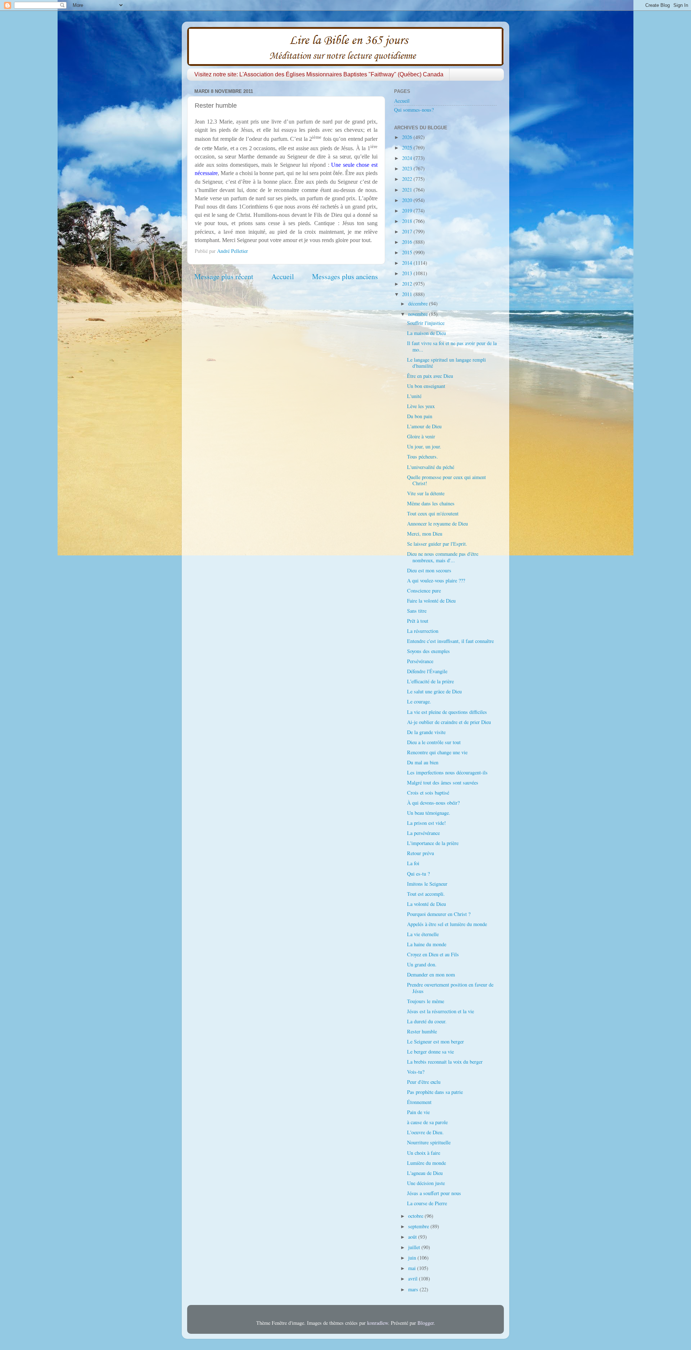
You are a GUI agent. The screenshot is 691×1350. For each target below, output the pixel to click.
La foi (413, 863)
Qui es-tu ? (418, 873)
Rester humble (422, 1031)
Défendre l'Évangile (427, 671)
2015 (408, 252)
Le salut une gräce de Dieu (434, 691)
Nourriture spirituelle (429, 1142)
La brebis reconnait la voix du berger (445, 1061)
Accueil (282, 276)
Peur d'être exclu (424, 1081)
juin (412, 1257)
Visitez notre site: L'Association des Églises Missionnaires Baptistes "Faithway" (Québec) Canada (318, 74)
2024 (408, 158)
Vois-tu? (415, 1071)
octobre (416, 1215)
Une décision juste (426, 1183)
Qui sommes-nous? (414, 109)
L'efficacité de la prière (430, 681)
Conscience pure (424, 590)
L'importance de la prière (433, 843)
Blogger (425, 1322)
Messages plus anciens (345, 276)
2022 (408, 178)
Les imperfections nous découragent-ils (447, 772)
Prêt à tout (417, 620)
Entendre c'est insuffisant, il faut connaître (450, 641)
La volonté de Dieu (426, 903)
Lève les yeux (421, 406)
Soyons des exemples (428, 651)
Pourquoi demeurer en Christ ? (438, 914)
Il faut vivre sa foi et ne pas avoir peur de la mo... (452, 346)
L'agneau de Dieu (425, 1173)
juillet (414, 1247)
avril (413, 1278)
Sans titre (416, 610)
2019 (408, 210)
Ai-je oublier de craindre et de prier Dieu (449, 722)
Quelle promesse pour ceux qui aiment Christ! (446, 480)
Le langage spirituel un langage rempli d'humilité (446, 362)
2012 (408, 283)
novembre (418, 313)
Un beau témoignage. (428, 812)
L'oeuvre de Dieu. (425, 1132)
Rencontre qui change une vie (437, 752)
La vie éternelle (423, 934)
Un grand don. (422, 964)
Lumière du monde (426, 1162)
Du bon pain (419, 416)
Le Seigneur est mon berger (435, 1041)
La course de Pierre (427, 1203)
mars (414, 1289)
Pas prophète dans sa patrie (435, 1092)
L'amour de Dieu (424, 426)
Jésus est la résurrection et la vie (440, 1011)
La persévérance (423, 833)
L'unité (414, 396)
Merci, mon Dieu (424, 533)
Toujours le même (425, 1001)
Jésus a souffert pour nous (434, 1193)
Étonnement (419, 1102)
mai (412, 1268)
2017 (408, 231)
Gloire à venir (421, 436)
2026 (408, 137)
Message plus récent (223, 276)
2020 (408, 200)
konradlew (377, 1322)
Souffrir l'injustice (425, 322)
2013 (408, 273)
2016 (408, 241)
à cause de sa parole (427, 1122)
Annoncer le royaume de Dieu (437, 523)
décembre (418, 303)
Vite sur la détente (425, 493)
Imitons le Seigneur (427, 883)
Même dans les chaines (431, 503)
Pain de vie (418, 1112)
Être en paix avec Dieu (430, 375)
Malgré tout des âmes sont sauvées (442, 782)
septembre (419, 1226)
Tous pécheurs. (422, 456)
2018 (408, 221)
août (413, 1236)
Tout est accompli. (426, 893)
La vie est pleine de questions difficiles (447, 711)
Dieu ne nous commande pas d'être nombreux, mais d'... (442, 556)
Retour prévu (420, 853)
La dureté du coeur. (427, 1021)
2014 (408, 262)
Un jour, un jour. (424, 446)
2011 (408, 294)
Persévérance (420, 661)
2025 (408, 147)
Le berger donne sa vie (430, 1051)
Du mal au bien (422, 762)
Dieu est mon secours (429, 570)
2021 (408, 189)
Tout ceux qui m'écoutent (433, 513)
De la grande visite (426, 732)
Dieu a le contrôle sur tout (434, 742)
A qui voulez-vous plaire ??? (436, 580)
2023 (408, 168)
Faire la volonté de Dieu (431, 600)
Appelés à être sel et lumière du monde (447, 924)
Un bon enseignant (426, 386)
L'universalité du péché (430, 467)
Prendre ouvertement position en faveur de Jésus (450, 987)
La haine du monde (426, 944)
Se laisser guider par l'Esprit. (437, 543)
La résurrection (422, 630)
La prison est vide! (426, 822)
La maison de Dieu (426, 333)
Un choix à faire (423, 1152)
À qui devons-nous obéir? (433, 802)
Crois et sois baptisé (428, 792)
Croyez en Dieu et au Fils (433, 954)
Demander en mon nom (431, 974)
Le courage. (419, 701)
